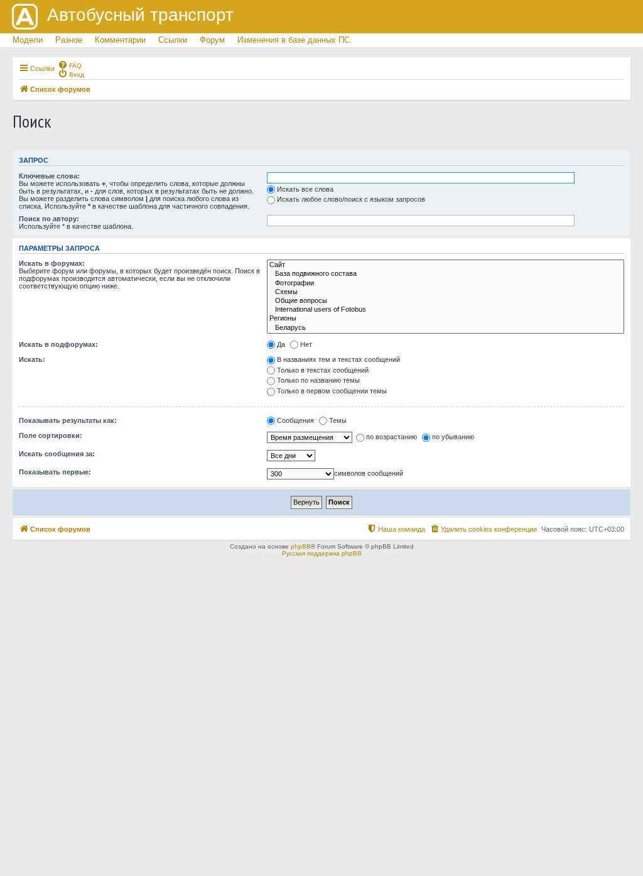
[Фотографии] (445, 283)
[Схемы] (445, 292)
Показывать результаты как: (68, 420)
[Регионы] (445, 318)
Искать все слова (305, 189)
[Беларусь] (445, 328)
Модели (28, 40)
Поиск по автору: (49, 218)
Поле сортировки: (50, 435)
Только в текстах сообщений (323, 370)
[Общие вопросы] (445, 301)
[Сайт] (445, 265)
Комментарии (120, 40)
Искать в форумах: (52, 263)
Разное (68, 40)
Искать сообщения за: (57, 453)
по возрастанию (391, 437)
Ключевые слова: (49, 176)
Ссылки (172, 40)
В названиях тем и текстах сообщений (338, 359)
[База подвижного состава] (445, 274)
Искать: (32, 359)
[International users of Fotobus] (445, 309)
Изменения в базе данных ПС (293, 40)
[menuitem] (70, 64)
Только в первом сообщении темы (332, 391)
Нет (306, 344)
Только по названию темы (318, 380)
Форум (212, 40)
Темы (338, 420)
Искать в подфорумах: (58, 344)
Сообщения (295, 420)
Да (281, 344)
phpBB (301, 546)
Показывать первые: (55, 472)
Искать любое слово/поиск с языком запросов (351, 199)
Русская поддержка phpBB (322, 553)
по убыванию (453, 437)
